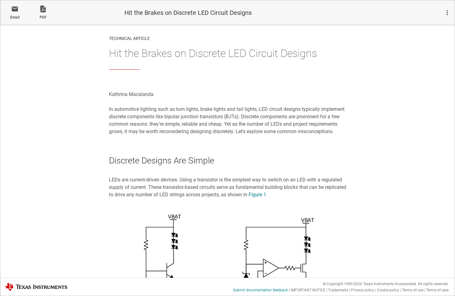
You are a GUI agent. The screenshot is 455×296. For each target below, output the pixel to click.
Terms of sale (437, 290)
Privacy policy (362, 290)
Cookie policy (388, 290)
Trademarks (338, 290)
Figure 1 (257, 195)
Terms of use (412, 290)
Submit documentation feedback (260, 290)
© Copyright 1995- (342, 284)
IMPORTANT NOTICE (308, 290)
